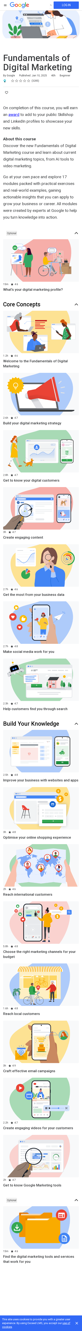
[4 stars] (25, 81)
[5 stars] (29, 81)
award (13, 114)
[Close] (77, 1323)
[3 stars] (21, 81)
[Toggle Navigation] (5, 5)
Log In (66, 5)
